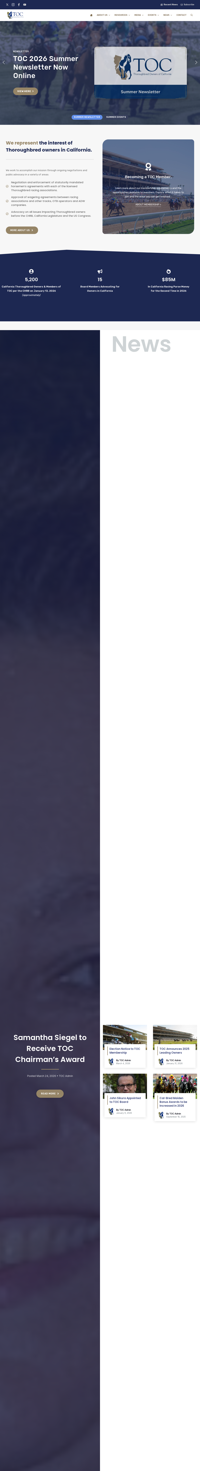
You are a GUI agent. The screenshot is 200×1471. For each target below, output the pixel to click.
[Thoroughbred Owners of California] (15, 15)
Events (152, 15)
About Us (102, 15)
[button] (191, 15)
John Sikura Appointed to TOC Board (125, 1100)
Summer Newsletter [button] (87, 117)
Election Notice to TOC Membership (125, 1051)
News (166, 15)
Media (137, 15)
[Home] (91, 15)
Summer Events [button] (116, 117)
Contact (181, 15)
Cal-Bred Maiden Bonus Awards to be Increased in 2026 (173, 1102)
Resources (120, 15)
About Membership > (148, 204)
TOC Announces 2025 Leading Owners (174, 1051)
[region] (100, 62)
